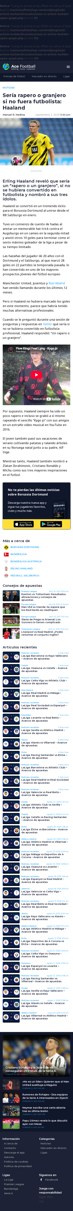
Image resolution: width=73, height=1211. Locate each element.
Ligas (66, 76)
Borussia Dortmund (24, 547)
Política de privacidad (18, 1166)
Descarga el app (14, 1152)
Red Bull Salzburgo (24, 575)
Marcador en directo (44, 76)
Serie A (8, 1193)
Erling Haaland (21, 568)
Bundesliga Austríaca (26, 561)
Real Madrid (57, 283)
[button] (68, 67)
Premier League (14, 1184)
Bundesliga (18, 554)
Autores (9, 1157)
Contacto (10, 1148)
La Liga (8, 1179)
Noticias (46, 1143)
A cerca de (10, 1143)
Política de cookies (16, 1161)
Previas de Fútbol (14, 76)
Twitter (48, 324)
